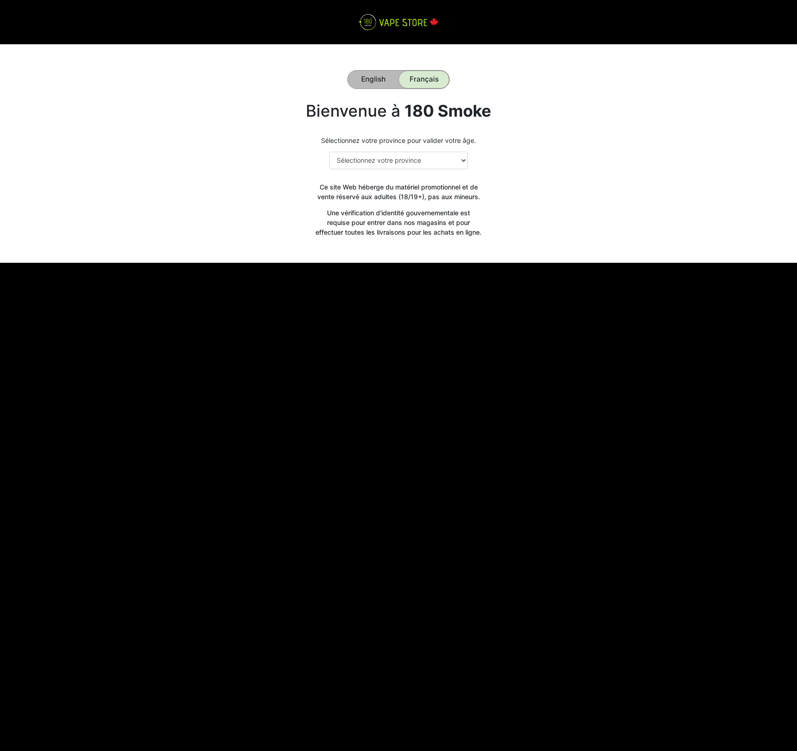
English (373, 79)
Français (424, 79)
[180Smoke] (398, 21)
